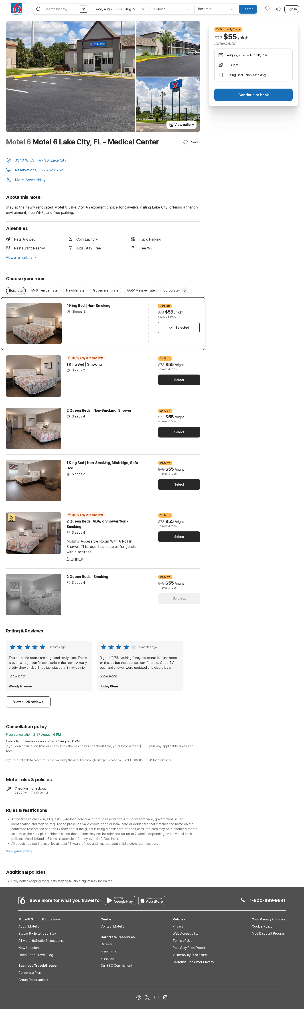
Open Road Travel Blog (35, 955)
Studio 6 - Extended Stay (37, 933)
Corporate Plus (29, 972)
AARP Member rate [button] (141, 290)
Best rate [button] (16, 290)
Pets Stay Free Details (189, 948)
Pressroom (108, 958)
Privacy (178, 926)
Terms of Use (183, 940)
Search (247, 9)
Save (195, 142)
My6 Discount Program (269, 933)
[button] (103, 161)
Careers (106, 944)
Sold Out (179, 598)
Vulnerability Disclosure (190, 955)
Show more (17, 676)
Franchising (109, 951)
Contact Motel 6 (113, 926)
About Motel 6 (29, 926)
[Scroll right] (184, 290)
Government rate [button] (105, 290)
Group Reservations (33, 980)
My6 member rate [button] (44, 290)
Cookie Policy (262, 926)
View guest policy (19, 851)
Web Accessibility (186, 933)
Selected (182, 327)
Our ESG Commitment (116, 965)
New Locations (29, 948)
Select (179, 380)
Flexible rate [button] (75, 290)
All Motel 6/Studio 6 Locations (40, 940)
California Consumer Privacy (193, 962)
